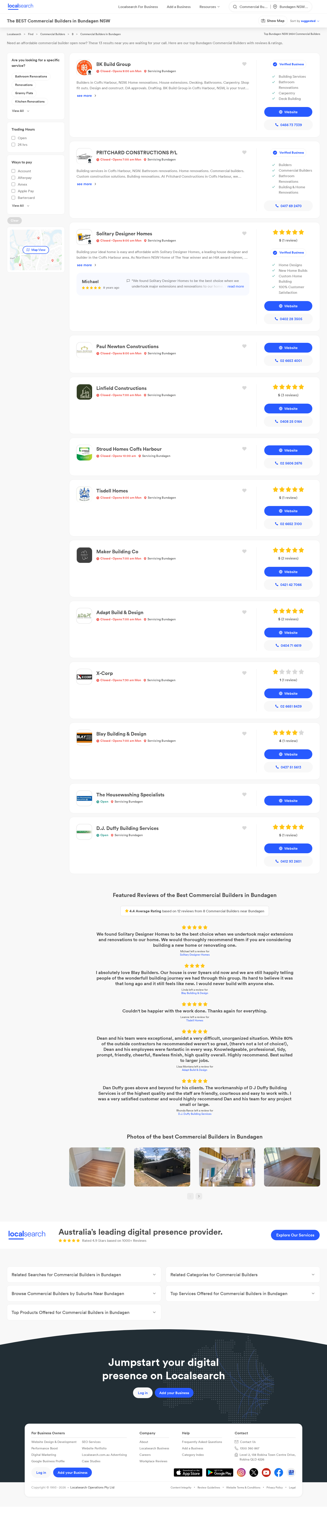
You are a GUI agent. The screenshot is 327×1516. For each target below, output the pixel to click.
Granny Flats (24, 93)
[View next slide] (199, 1196)
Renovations (23, 85)
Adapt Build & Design (194, 1070)
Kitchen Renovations (29, 101)
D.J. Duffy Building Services (194, 1113)
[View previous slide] (190, 1196)
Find (30, 34)
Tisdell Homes (194, 1020)
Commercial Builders (52, 34)
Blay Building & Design (194, 993)
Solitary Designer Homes (195, 954)
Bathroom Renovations (31, 76)
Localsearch (14, 34)
